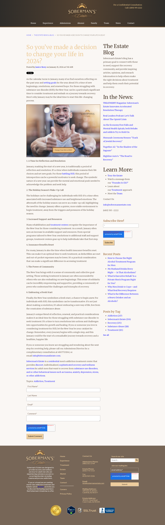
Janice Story (40, 67)
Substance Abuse (118, 326)
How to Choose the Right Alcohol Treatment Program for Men (121, 262)
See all (106, 335)
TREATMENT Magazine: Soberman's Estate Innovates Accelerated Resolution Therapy (121, 106)
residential (54, 361)
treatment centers (59, 224)
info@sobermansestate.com (117, 204)
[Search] (137, 460)
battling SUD (68, 173)
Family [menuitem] (94, 23)
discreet (39, 365)
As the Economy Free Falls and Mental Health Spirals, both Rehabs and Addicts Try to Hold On (120, 128)
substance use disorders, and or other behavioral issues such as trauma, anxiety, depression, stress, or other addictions (62, 372)
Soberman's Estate (35, 361)
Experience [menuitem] (48, 23)
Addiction (38, 381)
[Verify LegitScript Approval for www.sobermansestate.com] (71, 514)
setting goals (50, 82)
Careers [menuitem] (63, 489)
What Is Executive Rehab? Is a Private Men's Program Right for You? (122, 279)
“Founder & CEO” (120, 182)
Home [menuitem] (33, 23)
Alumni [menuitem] (80, 23)
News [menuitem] (118, 23)
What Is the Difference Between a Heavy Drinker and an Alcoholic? (123, 297)
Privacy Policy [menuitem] (66, 494)
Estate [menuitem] (63, 469)
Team (119, 193)
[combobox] (125, 460)
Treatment (49, 381)
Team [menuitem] (106, 23)
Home (28, 35)
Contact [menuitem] (130, 23)
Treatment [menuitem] (64, 465)
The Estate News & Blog (44, 35)
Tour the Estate (115, 175)
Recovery (115, 323)
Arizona (41, 487)
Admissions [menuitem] (65, 23)
